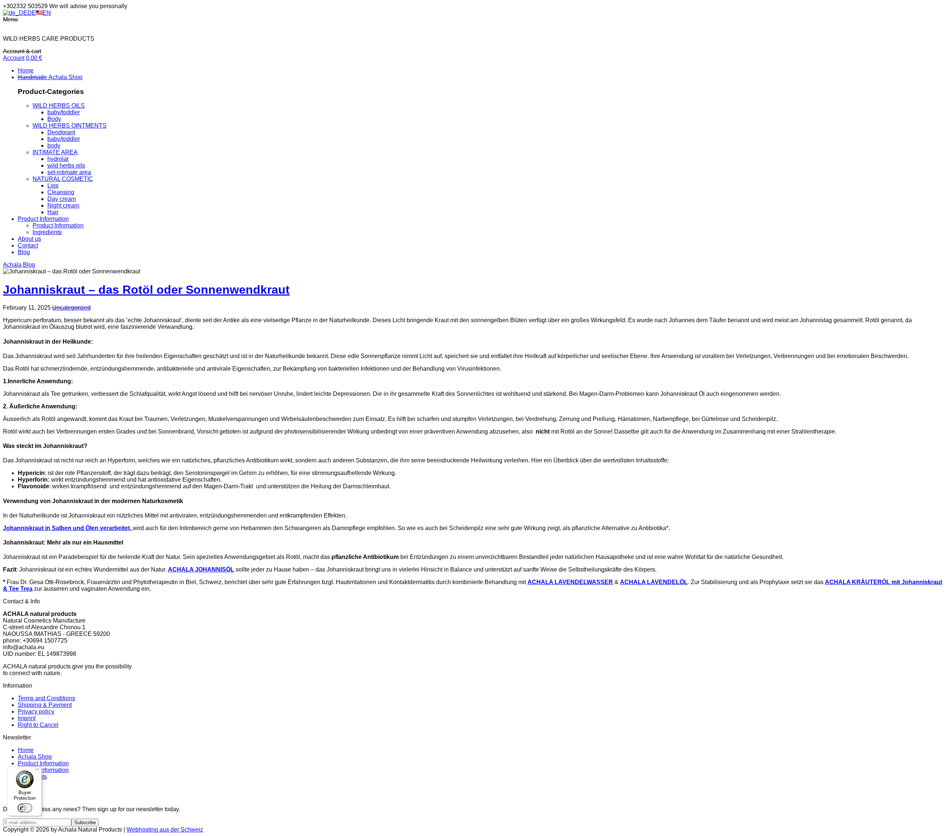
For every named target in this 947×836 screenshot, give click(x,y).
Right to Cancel (38, 725)
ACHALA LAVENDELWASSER (570, 582)
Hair (52, 212)
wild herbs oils (66, 165)
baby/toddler (63, 112)
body (53, 145)
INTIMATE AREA (55, 152)
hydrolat (57, 159)
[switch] (24, 807)
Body (54, 119)
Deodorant (61, 132)
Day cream (61, 199)
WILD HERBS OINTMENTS (70, 125)
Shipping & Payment (45, 705)
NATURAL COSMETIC (63, 179)
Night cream (63, 205)
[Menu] (37, 770)
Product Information (43, 763)
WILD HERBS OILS (59, 105)
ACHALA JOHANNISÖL (201, 569)
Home (26, 750)
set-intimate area (69, 172)
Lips (52, 185)
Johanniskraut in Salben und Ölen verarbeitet (66, 528)
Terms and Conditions (46, 698)
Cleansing (60, 192)
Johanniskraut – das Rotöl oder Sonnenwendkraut (146, 289)
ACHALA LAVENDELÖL (654, 582)
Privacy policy (36, 711)
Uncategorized (71, 307)
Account (13, 58)
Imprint (27, 718)
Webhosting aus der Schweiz (165, 829)
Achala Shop (35, 757)
